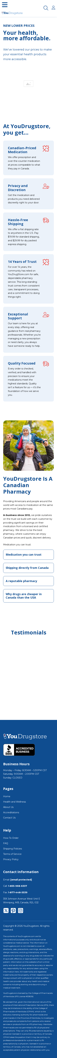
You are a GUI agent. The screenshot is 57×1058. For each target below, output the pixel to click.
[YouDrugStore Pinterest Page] (13, 911)
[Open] (5, 5)
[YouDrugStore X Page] (6, 911)
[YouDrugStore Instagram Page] (20, 911)
